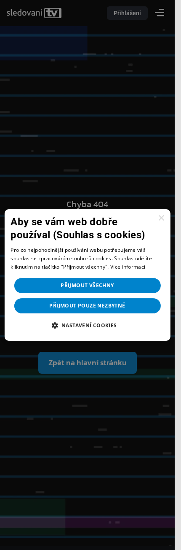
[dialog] (87, 275)
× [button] (161, 218)
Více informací (127, 266)
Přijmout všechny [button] (87, 285)
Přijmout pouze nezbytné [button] (87, 305)
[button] (87, 325)
